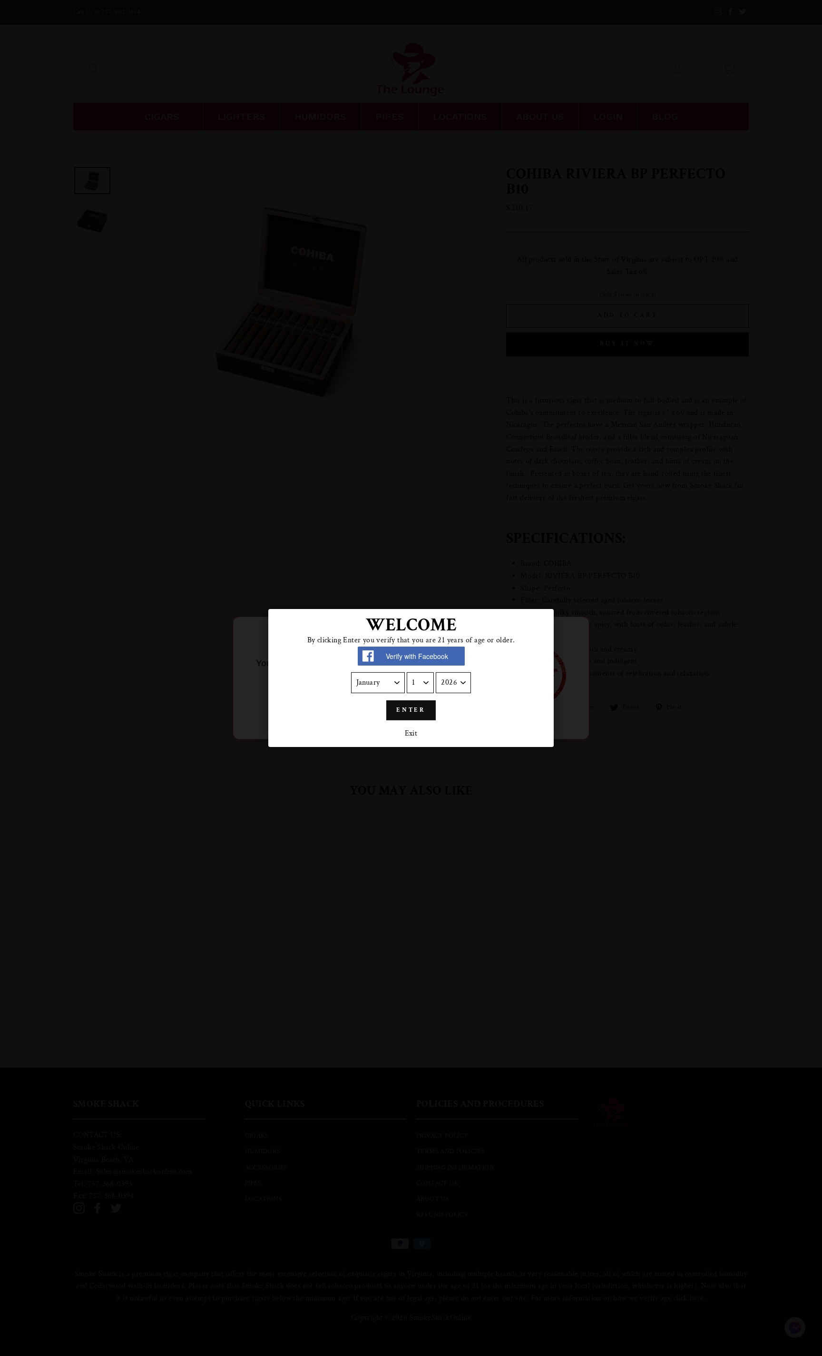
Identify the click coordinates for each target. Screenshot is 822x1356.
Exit (411, 734)
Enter (411, 710)
